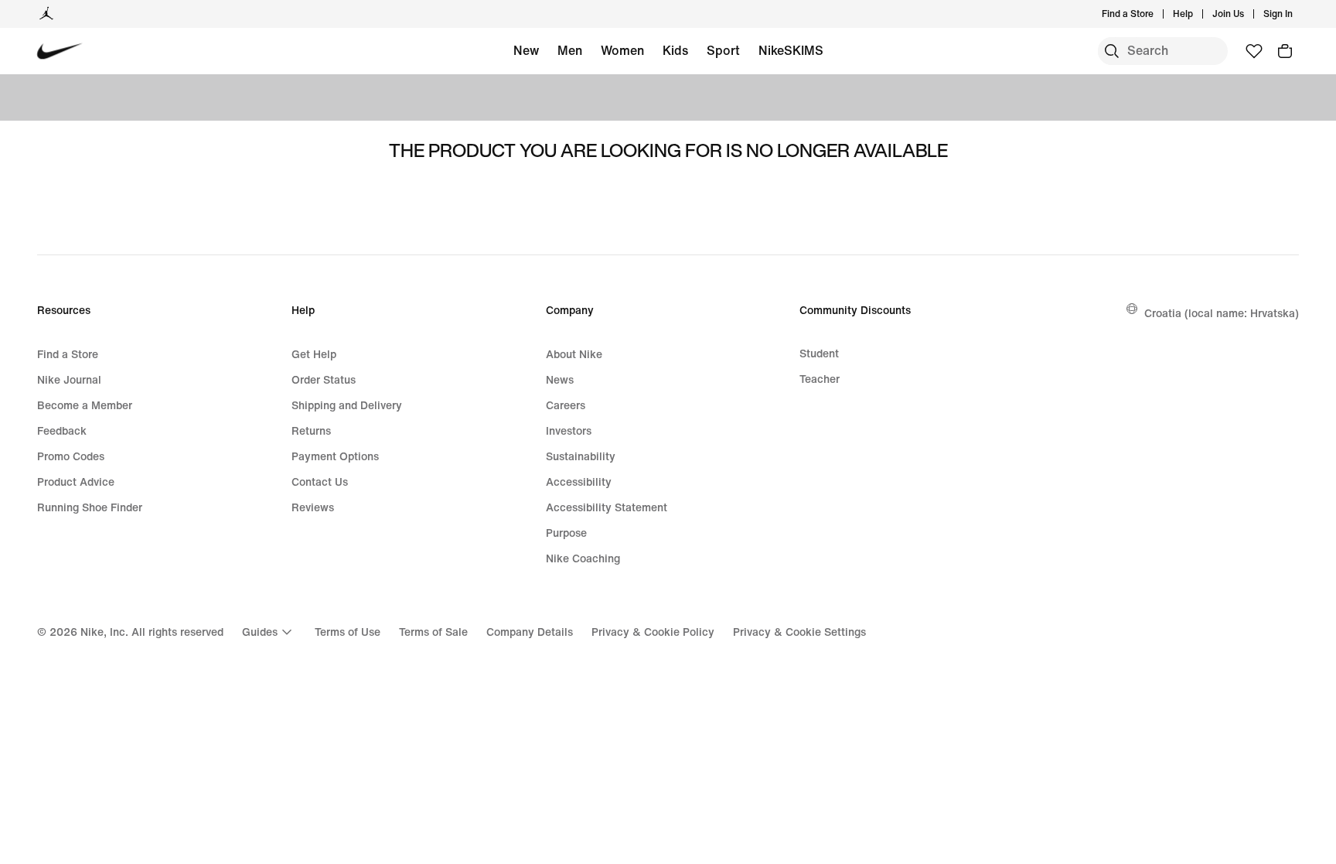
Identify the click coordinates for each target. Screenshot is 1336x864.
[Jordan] (46, 14)
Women (622, 50)
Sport (723, 50)
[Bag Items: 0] (1285, 51)
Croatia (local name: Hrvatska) (1221, 313)
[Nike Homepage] (60, 51)
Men (569, 50)
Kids (675, 50)
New (526, 50)
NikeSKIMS (790, 50)
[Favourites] (1254, 51)
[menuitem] (1197, 14)
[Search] (1112, 51)
